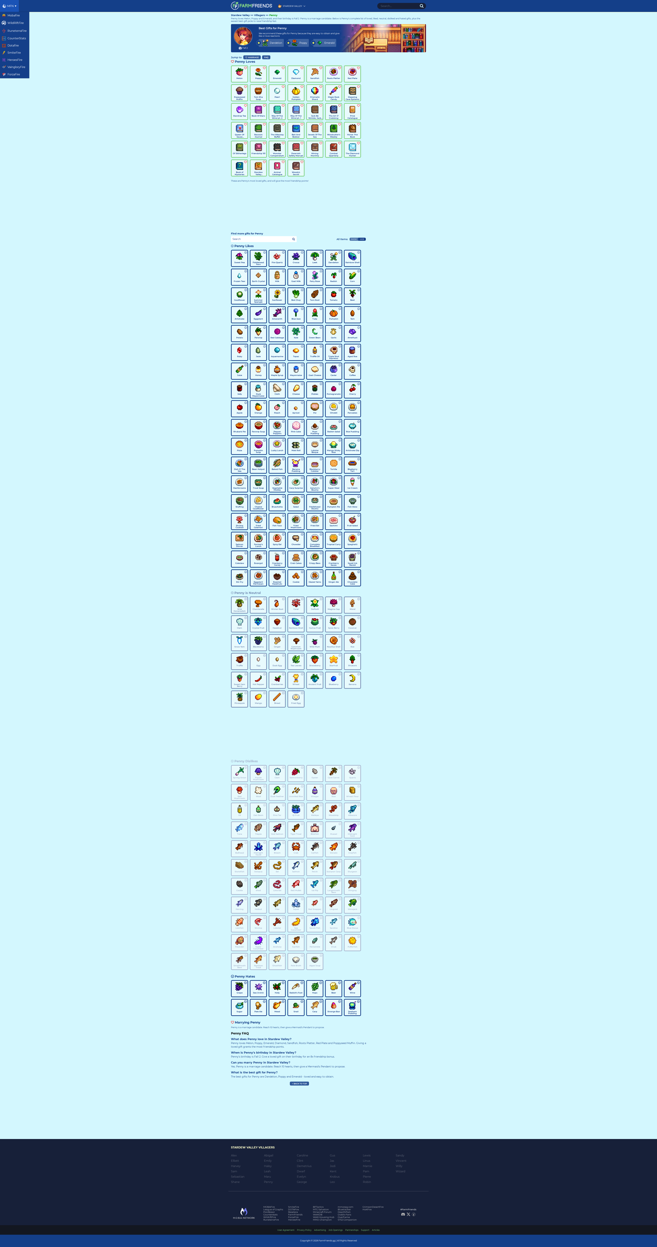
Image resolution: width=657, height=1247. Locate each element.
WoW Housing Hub (323, 1217)
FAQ (266, 57)
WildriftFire (269, 1217)
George (302, 1182)
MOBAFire (269, 1206)
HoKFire (367, 1209)
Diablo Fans (344, 1214)
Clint (300, 1160)
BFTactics (318, 1206)
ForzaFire (293, 1217)
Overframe (344, 1217)
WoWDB (317, 1214)
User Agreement (285, 1230)
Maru (267, 1176)
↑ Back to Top (299, 1083)
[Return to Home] (251, 6)
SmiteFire (293, 1206)
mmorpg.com (345, 1206)
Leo (332, 1182)
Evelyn (301, 1176)
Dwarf (301, 1171)
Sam (234, 1171)
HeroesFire (294, 1219)
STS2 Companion (347, 1219)
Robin (367, 1182)
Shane (235, 1182)
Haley (268, 1166)
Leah (267, 1171)
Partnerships (351, 1230)
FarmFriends (295, 1214)
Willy (399, 1166)
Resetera (293, 1212)
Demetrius (304, 1166)
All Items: (342, 239)
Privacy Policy (304, 1230)
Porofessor (269, 1212)
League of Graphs (273, 1209)
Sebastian (237, 1176)
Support (365, 1230)
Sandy (400, 1155)
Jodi (333, 1166)
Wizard (400, 1171)
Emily (268, 1160)
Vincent (401, 1160)
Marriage (253, 57)
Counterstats (270, 1214)
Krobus (335, 1176)
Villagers (259, 15)
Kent (333, 1171)
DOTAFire (293, 1209)
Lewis (367, 1155)
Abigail (268, 1155)
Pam (366, 1171)
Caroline (302, 1155)
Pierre (367, 1176)
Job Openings (335, 1230)
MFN (10, 6)
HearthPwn (344, 1212)
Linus (366, 1160)
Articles (376, 1230)
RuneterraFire (271, 1219)
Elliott (235, 1160)
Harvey (236, 1166)
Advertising (320, 1230)
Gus (332, 1155)
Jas (332, 1160)
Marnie (367, 1166)
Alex (234, 1155)
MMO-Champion (322, 1219)
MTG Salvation (321, 1209)
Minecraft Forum (322, 1212)
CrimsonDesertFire (373, 1206)
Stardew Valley (240, 15)
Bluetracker (344, 1209)
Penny (273, 15)
